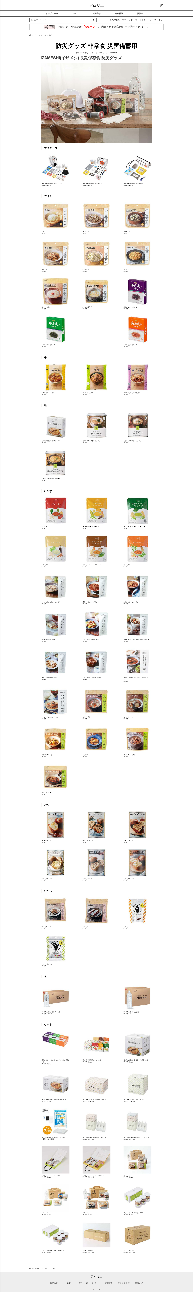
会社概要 (108, 1283)
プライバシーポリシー (89, 1283)
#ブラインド (127, 20)
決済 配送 (119, 13)
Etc (44, 35)
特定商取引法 (124, 1283)
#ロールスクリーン (143, 20)
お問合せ (96, 13)
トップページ (52, 13)
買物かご (141, 13)
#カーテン (158, 20)
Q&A (74, 13)
